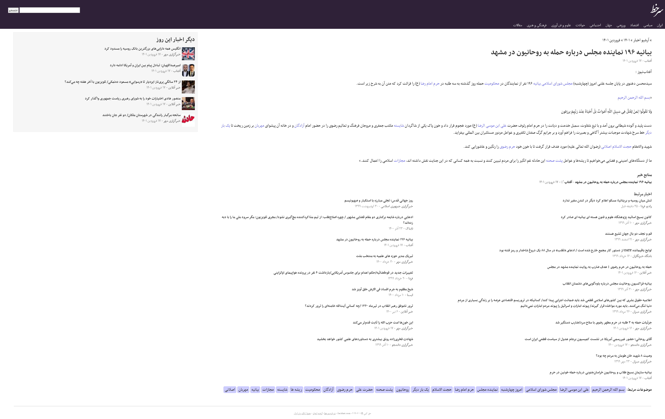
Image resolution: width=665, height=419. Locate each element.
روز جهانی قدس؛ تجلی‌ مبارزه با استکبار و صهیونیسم (378, 201)
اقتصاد (634, 25)
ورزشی (621, 25)
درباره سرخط (330, 413)
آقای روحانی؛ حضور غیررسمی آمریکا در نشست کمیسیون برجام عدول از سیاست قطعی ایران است (588, 339)
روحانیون (402, 389)
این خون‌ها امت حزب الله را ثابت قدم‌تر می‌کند (383, 323)
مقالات (517, 25)
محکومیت (491, 83)
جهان (609, 25)
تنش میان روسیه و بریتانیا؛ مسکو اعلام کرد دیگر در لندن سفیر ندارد (607, 201)
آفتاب (568, 182)
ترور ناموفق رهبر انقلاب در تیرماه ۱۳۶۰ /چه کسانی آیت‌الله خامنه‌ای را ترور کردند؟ (359, 306)
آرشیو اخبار (641, 40)
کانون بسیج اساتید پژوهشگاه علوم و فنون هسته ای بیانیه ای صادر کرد (606, 217)
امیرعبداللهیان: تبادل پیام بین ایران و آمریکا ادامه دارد (145, 65)
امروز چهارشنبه (511, 389)
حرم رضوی (507, 146)
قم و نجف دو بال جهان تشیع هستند (628, 234)
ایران (660, 25)
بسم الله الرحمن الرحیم (634, 97)
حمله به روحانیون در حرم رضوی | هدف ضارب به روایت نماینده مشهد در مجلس (599, 267)
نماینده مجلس (487, 389)
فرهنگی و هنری (537, 25)
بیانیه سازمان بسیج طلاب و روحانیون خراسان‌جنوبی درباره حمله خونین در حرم (601, 372)
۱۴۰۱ (627, 40)
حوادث (580, 25)
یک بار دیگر (420, 389)
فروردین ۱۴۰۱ (611, 40)
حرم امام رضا (430, 83)
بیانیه (537, 83)
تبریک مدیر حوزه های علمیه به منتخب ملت (384, 256)
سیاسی (647, 25)
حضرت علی (364, 389)
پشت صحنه (554, 160)
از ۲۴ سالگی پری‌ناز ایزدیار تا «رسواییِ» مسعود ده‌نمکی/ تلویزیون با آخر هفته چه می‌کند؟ (123, 82)
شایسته (399, 125)
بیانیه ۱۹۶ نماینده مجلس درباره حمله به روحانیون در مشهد (613, 182)
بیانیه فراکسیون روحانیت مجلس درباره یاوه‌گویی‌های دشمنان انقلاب (607, 284)
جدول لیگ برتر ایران (302, 413)
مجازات (399, 160)
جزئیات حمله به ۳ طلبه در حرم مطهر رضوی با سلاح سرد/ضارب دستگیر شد (603, 323)
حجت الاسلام (621, 146)
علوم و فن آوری (561, 25)
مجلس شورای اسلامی (557, 83)
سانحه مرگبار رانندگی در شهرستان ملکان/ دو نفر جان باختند (141, 115)
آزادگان (299, 125)
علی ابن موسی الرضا (492, 125)
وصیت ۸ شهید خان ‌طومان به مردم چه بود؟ (624, 356)
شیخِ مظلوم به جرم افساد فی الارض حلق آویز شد (382, 289)
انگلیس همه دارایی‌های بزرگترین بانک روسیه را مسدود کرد (142, 49)
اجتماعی (595, 25)
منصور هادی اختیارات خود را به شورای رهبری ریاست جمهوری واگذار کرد (133, 99)
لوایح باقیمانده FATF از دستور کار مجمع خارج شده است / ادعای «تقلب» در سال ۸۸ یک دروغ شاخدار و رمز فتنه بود (575, 250)
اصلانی (606, 146)
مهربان (259, 125)
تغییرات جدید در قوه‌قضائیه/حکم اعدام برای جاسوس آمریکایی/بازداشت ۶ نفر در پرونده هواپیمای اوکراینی (343, 273)
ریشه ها (296, 389)
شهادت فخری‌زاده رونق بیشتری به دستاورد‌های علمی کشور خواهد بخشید (365, 339)
